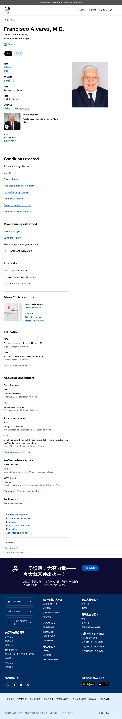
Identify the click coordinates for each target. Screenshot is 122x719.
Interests (10, 263)
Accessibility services (34, 320)
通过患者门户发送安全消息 (17, 108)
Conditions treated (21, 158)
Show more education (14, 365)
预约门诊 (11, 44)
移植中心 (8, 67)
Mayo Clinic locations (19, 297)
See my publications (13, 503)
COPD (7, 172)
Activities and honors (19, 377)
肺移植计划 (9, 80)
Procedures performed (20, 224)
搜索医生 (11, 20)
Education (11, 332)
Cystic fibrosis (12, 179)
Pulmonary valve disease (17, 211)
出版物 (18, 53)
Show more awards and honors (18, 452)
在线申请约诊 (10, 140)
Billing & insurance (33, 317)
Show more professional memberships (21, 491)
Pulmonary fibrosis (14, 198)
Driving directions (33, 307)
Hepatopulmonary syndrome (20, 185)
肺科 (6, 71)
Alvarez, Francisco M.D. (16, 552)
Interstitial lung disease (16, 192)
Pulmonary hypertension (17, 205)
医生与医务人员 (10, 548)
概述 (8, 53)
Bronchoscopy (12, 231)
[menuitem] (8, 53)
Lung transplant (12, 237)
